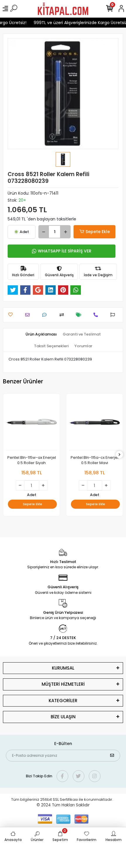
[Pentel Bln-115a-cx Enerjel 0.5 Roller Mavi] (94, 424)
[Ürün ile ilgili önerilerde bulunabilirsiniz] (114, 314)
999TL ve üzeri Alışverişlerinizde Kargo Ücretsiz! (78, 23)
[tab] (41, 334)
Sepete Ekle (98, 232)
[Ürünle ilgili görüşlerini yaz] (46, 314)
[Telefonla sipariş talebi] (97, 314)
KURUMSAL (63, 668)
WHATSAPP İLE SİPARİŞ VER (64, 251)
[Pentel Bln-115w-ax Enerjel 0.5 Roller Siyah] (31, 424)
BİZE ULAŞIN (63, 717)
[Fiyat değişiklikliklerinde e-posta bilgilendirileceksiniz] (80, 314)
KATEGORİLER (63, 700)
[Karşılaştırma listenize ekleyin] (63, 314)
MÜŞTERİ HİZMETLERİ (63, 684)
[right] (120, 454)
